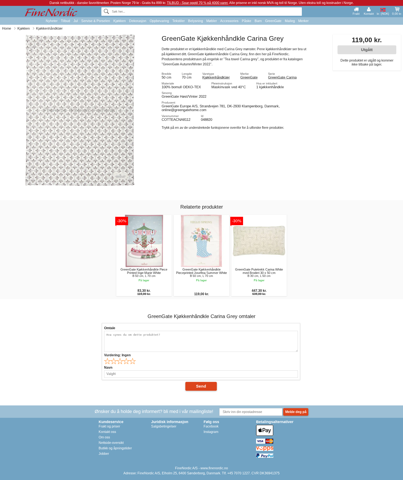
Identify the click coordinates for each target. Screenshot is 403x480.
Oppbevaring (159, 21)
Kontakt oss (107, 432)
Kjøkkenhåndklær (216, 77)
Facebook (211, 426)
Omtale (109, 328)
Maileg (290, 21)
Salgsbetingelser (163, 426)
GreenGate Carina (282, 77)
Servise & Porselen (95, 21)
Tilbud (65, 21)
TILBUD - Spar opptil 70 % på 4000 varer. (197, 3)
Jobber (104, 453)
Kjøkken (119, 21)
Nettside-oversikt (111, 442)
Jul (75, 21)
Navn (108, 367)
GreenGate (273, 21)
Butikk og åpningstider (115, 448)
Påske (246, 21)
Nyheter (52, 21)
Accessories (229, 21)
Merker (303, 21)
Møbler (211, 21)
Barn (258, 21)
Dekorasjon (137, 21)
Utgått (367, 49)
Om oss (104, 437)
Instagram (211, 432)
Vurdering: (117, 355)
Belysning (195, 21)
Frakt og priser (109, 426)
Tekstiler (178, 21)
